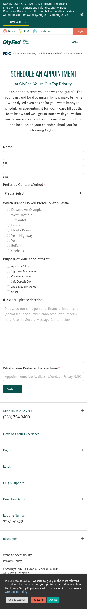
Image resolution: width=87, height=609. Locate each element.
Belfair (16, 246)
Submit (12, 389)
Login (80, 31)
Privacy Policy (12, 561)
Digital (7, 450)
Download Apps (14, 499)
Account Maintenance (24, 287)
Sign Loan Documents (23, 271)
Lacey (15, 225)
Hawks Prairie (21, 230)
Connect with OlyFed (17, 411)
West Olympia (21, 215)
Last (5, 177)
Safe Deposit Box (21, 281)
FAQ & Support (13, 483)
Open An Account (21, 276)
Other (14, 292)
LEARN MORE (15, 22)
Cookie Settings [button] (16, 599)
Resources (10, 539)
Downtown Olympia (26, 210)
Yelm (14, 241)
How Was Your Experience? (22, 434)
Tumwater (18, 220)
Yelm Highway (22, 235)
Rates (7, 466)
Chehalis (17, 251)
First (5, 162)
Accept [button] (53, 599)
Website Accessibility (17, 555)
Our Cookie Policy (16, 592)
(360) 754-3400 (16, 417)
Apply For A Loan (21, 266)
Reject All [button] (38, 599)
